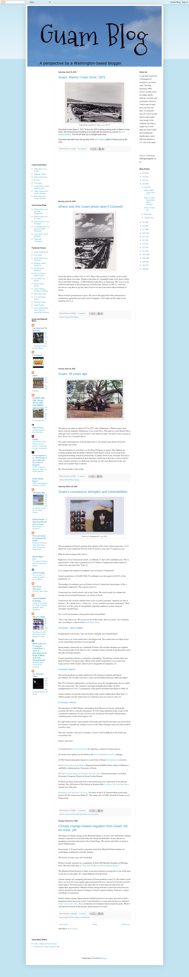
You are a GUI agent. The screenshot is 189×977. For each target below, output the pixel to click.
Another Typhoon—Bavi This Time (39, 431)
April (146, 187)
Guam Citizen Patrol (41, 252)
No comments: (82, 149)
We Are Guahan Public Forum (39, 274)
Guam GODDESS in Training (39, 599)
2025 (144, 176)
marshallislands (85, 917)
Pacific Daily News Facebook (41, 259)
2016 (144, 233)
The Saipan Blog (38, 492)
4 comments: (82, 810)
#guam (77, 480)
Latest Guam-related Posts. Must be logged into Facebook (41, 310)
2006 (144, 269)
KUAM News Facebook (39, 269)
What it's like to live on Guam (41, 217)
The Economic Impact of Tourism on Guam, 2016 (80, 773)
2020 (144, 183)
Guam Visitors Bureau (39, 284)
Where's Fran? (38, 427)
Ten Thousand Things (38, 675)
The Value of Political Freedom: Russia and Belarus (39, 563)
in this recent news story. (68, 903)
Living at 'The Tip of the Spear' (116, 784)
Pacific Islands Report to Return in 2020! (39, 484)
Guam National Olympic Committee (41, 290)
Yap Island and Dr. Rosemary (39, 329)
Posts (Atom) (72, 928)
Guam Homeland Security (104, 754)
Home (95, 924)
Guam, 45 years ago (72, 374)
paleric (35, 375)
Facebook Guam (39, 302)
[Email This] (91, 148)
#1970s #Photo (69, 480)
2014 (144, 240)
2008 (144, 261)
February (147, 217)
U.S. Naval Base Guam (40, 298)
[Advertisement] (94, 176)
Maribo (35, 439)
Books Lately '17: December (38, 527)
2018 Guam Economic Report (73, 765)
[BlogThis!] (94, 148)
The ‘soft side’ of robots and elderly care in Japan (38, 577)
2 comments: (82, 313)
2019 (144, 222)
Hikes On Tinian (38, 617)
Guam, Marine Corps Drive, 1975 (81, 77)
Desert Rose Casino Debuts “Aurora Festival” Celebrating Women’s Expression (39, 444)
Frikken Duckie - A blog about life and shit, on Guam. (39, 521)
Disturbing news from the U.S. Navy (72, 792)
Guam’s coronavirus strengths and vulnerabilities (92, 492)
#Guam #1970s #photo (72, 317)
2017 (144, 229)
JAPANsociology (38, 573)
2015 (144, 236)
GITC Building (100, 139)
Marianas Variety (40, 174)
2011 (144, 251)
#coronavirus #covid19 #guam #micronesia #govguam (81, 814)
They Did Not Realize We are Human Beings (100, 865)
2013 (144, 243)
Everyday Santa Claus (40, 591)
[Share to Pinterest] (102, 148)
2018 (144, 225)
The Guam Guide (40, 294)
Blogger (104, 958)
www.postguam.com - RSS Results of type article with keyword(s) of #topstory (39, 460)
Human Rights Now (38, 557)
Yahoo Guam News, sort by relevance (41, 192)
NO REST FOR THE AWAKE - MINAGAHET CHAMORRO (38, 401)
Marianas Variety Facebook (40, 264)
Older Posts (126, 924)
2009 (144, 258)
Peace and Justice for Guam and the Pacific (39, 538)
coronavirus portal (79, 749)
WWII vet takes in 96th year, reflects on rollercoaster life (39, 469)
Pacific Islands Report (37, 479)
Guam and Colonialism (38, 240)
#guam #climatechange (72, 917)
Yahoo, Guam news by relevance (45, 943)
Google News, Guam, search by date (41, 187)
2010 (144, 254)
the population (112, 759)
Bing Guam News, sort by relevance (40, 197)
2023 (144, 180)
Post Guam (38, 183)
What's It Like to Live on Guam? (41, 222)
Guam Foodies (39, 305)
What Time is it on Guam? (40, 170)
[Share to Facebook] (100, 148)
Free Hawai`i (37, 355)
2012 (144, 247)
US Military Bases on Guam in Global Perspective (41, 228)
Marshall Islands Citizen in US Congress (38, 664)
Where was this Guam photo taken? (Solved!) (90, 206)
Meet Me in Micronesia (36, 587)
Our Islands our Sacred (39, 279)
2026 (144, 173)
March (146, 214)
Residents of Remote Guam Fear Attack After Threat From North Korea (39, 546)
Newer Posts (63, 924)
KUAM (36, 180)
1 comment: (81, 476)
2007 (144, 265)
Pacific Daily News (92, 622)
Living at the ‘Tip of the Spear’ (41, 235)
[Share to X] (97, 148)
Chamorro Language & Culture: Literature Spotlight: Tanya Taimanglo (39, 606)
